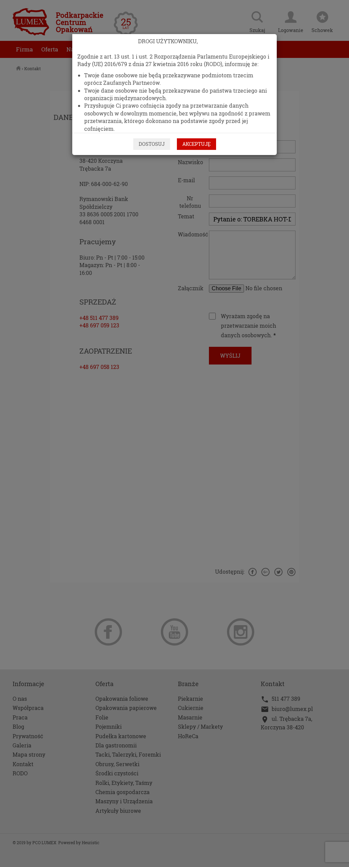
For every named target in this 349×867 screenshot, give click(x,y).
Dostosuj (152, 144)
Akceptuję (196, 144)
